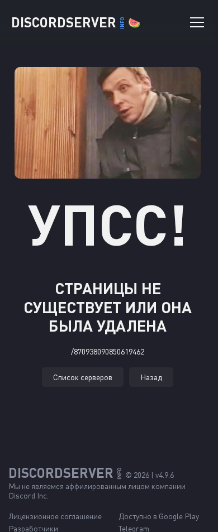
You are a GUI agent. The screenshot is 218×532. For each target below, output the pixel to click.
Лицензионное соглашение (55, 516)
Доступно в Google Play (159, 516)
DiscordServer (75, 22)
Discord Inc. (28, 495)
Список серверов (82, 377)
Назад (151, 377)
